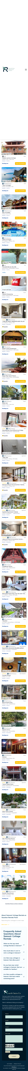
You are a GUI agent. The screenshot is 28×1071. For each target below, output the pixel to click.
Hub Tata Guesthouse (8, 838)
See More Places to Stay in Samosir (14, 903)
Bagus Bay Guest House (9, 376)
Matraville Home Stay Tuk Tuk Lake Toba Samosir (14, 594)
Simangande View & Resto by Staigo (12, 430)
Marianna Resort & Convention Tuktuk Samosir (13, 485)
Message (7, 1033)
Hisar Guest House (7, 811)
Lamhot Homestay (7, 294)
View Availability (20, 163)
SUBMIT (14, 1056)
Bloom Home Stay (7, 702)
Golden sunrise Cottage (9, 158)
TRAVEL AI (14, 1067)
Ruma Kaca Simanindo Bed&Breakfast (13, 648)
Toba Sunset (6, 866)
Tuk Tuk (7, 160)
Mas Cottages (6, 212)
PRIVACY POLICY (17, 1063)
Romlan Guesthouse (8, 893)
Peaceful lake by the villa (9, 267)
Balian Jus (5, 403)
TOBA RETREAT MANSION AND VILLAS (13, 321)
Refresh (7, 1051)
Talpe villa (5, 457)
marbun (4, 757)
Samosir (3, 160)
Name (7, 1013)
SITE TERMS (9, 1063)
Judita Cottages (6, 239)
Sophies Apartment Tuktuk (10, 512)
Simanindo (8, 324)
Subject (7, 1027)
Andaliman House (7, 566)
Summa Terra (6, 729)
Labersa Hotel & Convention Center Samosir (12, 539)
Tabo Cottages (6, 185)
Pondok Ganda (6, 675)
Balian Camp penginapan (9, 348)
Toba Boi (4, 621)
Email (6, 1020)
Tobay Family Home (7, 784)
